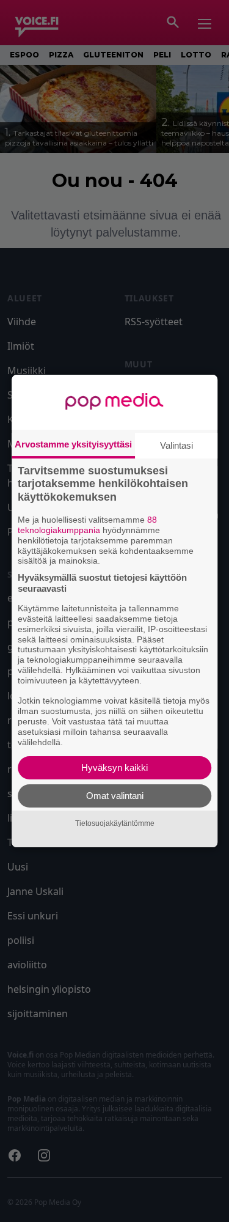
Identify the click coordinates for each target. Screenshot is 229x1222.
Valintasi (176, 445)
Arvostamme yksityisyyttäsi (73, 444)
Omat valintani (115, 795)
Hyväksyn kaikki (114, 767)
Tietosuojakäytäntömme (114, 823)
